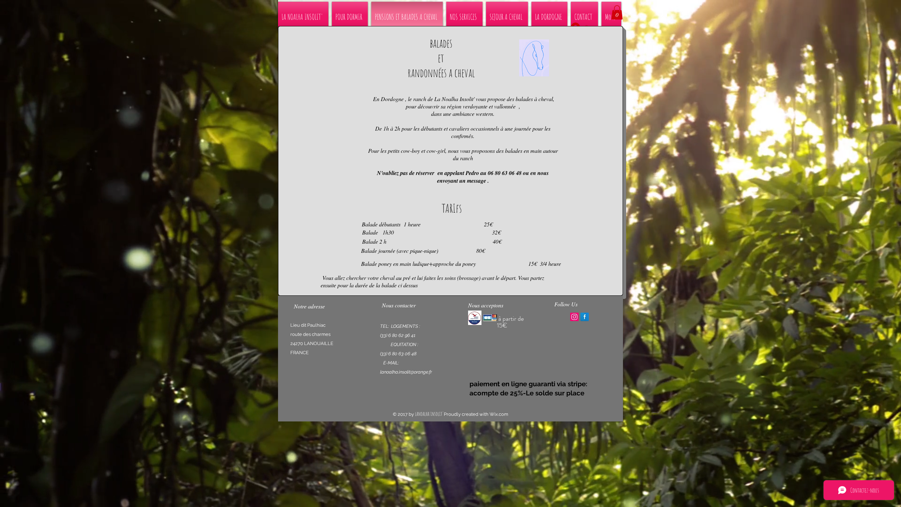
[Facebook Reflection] (584, 317)
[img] (474, 318)
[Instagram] (574, 317)
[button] (617, 12)
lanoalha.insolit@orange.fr (406, 372)
